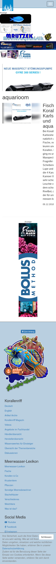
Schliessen (46, 536)
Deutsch (9, 405)
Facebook (11, 526)
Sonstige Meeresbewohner (18, 489)
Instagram (12, 531)
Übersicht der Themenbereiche (20, 448)
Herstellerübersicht (14, 438)
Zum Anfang (29, 331)
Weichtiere (10, 503)
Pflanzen (9, 485)
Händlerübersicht (13, 434)
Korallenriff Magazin (14, 420)
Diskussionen (11, 452)
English (8, 410)
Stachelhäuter (11, 494)
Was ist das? (11, 508)
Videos (8, 424)
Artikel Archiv (11, 415)
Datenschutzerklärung (13, 548)
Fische (8, 471)
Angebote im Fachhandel (17, 429)
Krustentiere (11, 480)
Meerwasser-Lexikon (15, 466)
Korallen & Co (11, 475)
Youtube (11, 522)
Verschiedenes (12, 499)
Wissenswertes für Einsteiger (19, 443)
